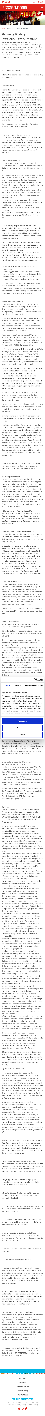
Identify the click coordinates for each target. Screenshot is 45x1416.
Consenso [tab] (6, 685)
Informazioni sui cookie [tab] (34, 685)
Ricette (22, 1383)
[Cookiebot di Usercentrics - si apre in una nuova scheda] (33, 679)
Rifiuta (22, 735)
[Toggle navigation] (40, 7)
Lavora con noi (22, 1387)
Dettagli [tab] (18, 685)
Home (3, 28)
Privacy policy (20, 1405)
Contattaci (22, 1395)
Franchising (22, 1391)
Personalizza (21, 728)
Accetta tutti (22, 721)
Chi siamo (22, 1378)
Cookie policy (33, 1405)
